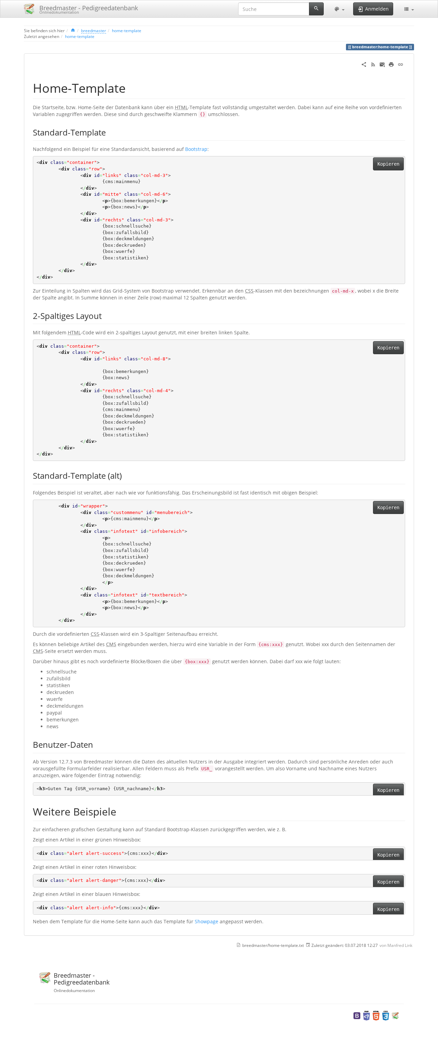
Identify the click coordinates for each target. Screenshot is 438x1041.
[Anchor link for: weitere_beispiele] (121, 811)
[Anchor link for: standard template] (110, 132)
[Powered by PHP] (366, 1015)
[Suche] (316, 8)
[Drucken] (391, 64)
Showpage (206, 921)
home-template (126, 30)
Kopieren (388, 164)
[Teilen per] (364, 64)
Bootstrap (196, 149)
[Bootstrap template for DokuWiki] (356, 1015)
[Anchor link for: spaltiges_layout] (106, 315)
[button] (339, 8)
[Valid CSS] (385, 1015)
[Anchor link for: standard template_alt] (126, 475)
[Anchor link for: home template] (132, 87)
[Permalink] (400, 64)
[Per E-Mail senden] (382, 64)
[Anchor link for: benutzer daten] (97, 744)
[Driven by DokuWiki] (395, 1015)
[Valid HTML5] (376, 1015)
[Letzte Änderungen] (373, 64)
